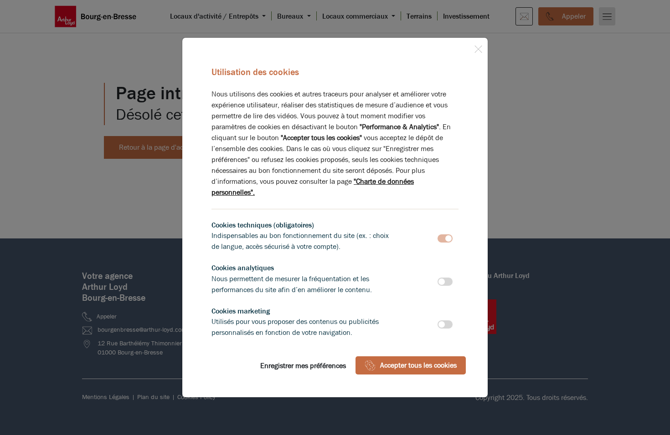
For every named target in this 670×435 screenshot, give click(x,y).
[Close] (478, 47)
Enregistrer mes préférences (303, 365)
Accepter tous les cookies (418, 365)
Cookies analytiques (242, 268)
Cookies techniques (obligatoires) (262, 225)
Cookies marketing (240, 311)
